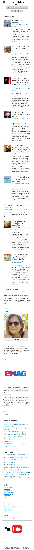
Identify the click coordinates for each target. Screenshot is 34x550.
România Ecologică (8, 487)
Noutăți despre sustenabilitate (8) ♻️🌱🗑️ (15, 433)
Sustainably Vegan (8, 494)
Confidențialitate (9, 548)
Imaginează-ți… (8, 443)
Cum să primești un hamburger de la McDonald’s (19, 224)
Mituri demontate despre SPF (11, 423)
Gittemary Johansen (9, 492)
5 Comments (24, 209)
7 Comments (26, 292)
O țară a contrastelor (9, 441)
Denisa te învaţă (8, 510)
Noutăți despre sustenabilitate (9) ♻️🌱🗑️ (15, 431)
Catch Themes (26, 548)
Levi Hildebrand (8, 490)
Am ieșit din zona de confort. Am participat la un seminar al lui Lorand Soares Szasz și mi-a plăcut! (20, 82)
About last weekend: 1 (11, 290)
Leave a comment (17, 262)
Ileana (5, 454)
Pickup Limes (7, 495)
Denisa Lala (22, 24)
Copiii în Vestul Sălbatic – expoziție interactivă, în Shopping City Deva (20, 257)
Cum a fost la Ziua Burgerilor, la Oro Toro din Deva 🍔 (21, 114)
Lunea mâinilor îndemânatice (11, 506)
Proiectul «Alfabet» (8, 508)
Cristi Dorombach (8, 543)
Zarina (5, 467)
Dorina (5, 457)
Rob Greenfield (7, 497)
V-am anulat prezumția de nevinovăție (17, 466)
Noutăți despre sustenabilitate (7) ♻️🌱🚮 (18, 472)
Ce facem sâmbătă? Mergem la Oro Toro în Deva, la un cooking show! (21, 148)
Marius (5, 474)
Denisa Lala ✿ (17, 2)
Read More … (22, 73)
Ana (5, 466)
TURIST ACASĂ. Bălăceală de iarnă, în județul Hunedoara (20, 179)
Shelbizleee (7, 489)
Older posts (7, 309)
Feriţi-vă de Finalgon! (12, 464)
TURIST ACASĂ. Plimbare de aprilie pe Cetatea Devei (20, 49)
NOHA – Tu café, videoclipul (14, 471)
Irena (5, 461)
